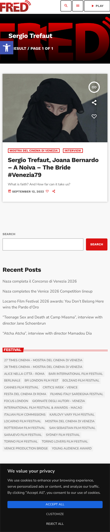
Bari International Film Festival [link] (76, 374)
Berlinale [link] (12, 381)
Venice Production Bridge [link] (26, 449)
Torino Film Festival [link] (21, 442)
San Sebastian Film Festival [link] (72, 428)
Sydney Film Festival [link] (63, 435)
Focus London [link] (16, 401)
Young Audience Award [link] (72, 449)
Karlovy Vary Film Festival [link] (72, 415)
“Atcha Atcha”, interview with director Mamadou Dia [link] (47, 333)
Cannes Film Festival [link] (21, 388)
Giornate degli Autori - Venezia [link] (58, 401)
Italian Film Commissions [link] (25, 415)
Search (9, 234)
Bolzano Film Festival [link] (80, 381)
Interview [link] (73, 150)
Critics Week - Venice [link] (60, 388)
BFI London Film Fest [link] (41, 381)
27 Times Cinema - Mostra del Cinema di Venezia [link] (43, 360)
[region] (55, 498)
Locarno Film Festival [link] (22, 421)
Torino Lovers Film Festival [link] (65, 442)
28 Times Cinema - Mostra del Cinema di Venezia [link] (43, 367)
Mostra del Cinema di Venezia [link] (34, 150)
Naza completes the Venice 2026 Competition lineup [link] (48, 291)
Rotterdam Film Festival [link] (24, 428)
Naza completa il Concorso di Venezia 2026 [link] (40, 281)
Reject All (55, 524)
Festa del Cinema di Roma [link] (25, 394)
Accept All (55, 505)
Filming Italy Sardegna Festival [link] (76, 394)
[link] (6, 47)
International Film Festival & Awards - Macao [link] (43, 408)
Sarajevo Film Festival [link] (23, 435)
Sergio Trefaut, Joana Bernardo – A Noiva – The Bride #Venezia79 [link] (53, 167)
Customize (55, 514)
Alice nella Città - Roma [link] (24, 374)
